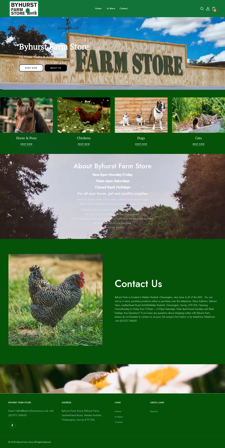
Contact (119, 422)
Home (118, 411)
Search (154, 411)
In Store (119, 416)
